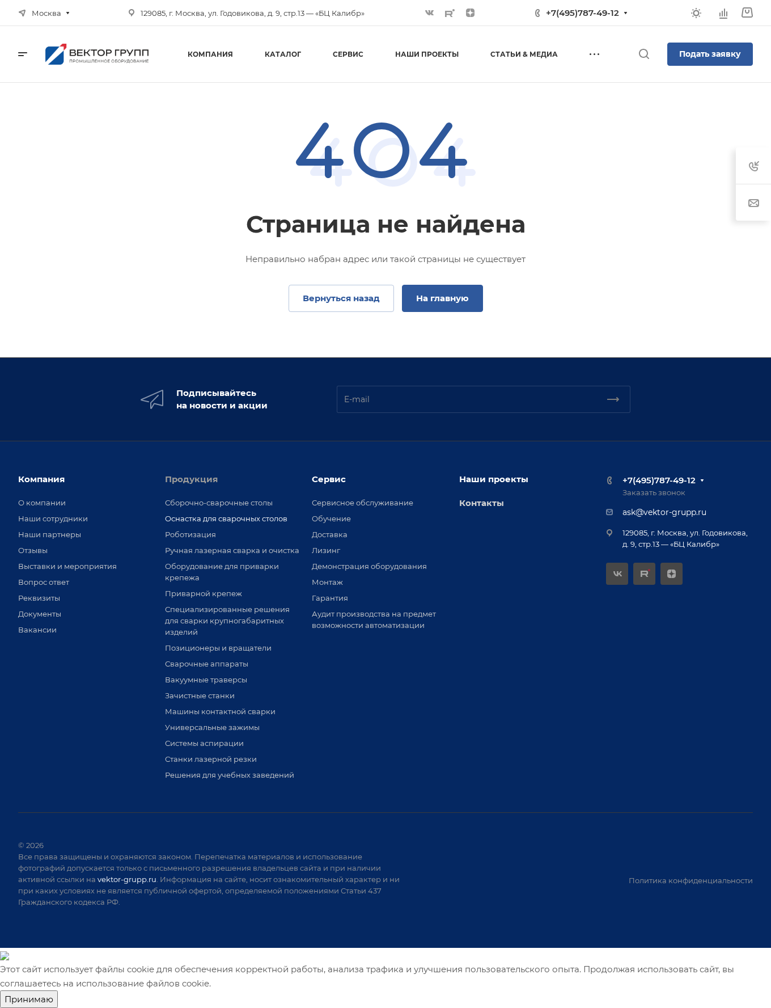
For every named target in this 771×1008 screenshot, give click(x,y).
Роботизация (190, 534)
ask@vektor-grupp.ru (664, 512)
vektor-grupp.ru (127, 879)
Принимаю (29, 999)
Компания (41, 479)
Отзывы (33, 550)
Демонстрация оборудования (369, 566)
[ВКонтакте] (429, 13)
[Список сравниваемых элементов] (723, 13)
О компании (42, 502)
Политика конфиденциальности (691, 880)
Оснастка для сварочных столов (226, 518)
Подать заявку (710, 54)
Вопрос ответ (43, 582)
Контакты (481, 502)
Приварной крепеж (203, 593)
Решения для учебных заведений (229, 774)
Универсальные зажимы (212, 727)
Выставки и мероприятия (67, 566)
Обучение (331, 518)
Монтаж (327, 582)
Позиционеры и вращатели (218, 647)
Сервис (329, 479)
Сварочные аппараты (206, 663)
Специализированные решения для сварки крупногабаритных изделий (227, 620)
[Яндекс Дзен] (470, 13)
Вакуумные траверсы (206, 679)
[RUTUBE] (450, 13)
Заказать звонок (653, 492)
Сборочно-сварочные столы (219, 502)
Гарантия (330, 597)
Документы (39, 613)
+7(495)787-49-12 (582, 12)
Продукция (191, 479)
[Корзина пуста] (747, 12)
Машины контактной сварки (220, 711)
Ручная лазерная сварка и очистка (232, 550)
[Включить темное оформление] (696, 13)
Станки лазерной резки (211, 759)
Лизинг (326, 550)
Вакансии (37, 629)
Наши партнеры (49, 534)
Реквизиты (39, 597)
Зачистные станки (200, 695)
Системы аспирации (204, 743)
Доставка (330, 534)
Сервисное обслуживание (362, 502)
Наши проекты (493, 479)
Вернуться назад (341, 298)
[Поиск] (643, 54)
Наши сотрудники (53, 518)
